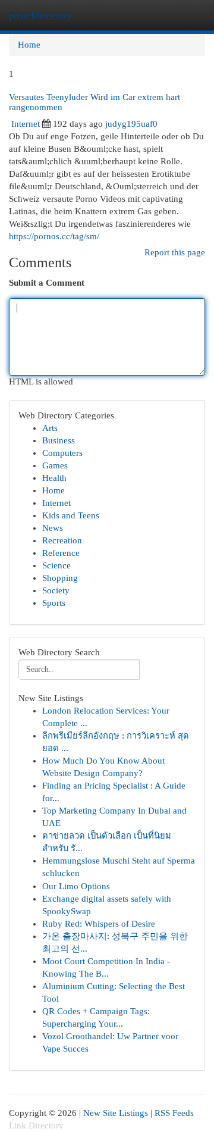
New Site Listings (115, 1113)
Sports (53, 603)
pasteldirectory (41, 15)
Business (58, 440)
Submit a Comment (46, 282)
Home (29, 44)
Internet (25, 124)
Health (54, 478)
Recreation (62, 540)
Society (56, 590)
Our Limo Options (76, 886)
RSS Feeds (174, 1113)
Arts (50, 428)
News (52, 528)
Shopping (60, 578)
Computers (62, 453)
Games (55, 465)
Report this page (174, 252)
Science (56, 565)
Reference (61, 553)
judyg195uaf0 (131, 124)
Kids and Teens (70, 515)
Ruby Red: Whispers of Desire (98, 923)
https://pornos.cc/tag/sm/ (54, 236)
